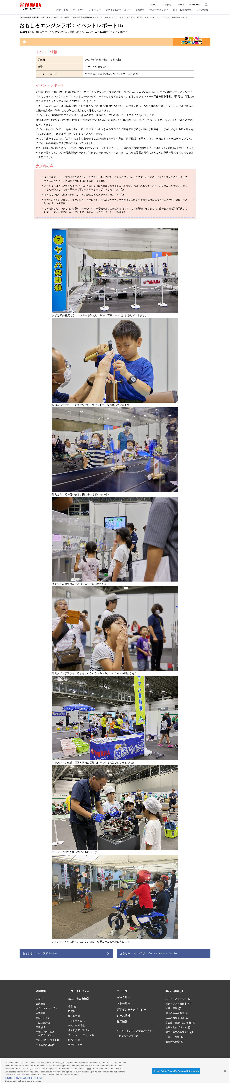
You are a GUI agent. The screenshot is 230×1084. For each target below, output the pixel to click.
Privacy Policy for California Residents (23, 1078)
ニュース (180, 4)
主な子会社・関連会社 (47, 1040)
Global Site (194, 4)
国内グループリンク (127, 1035)
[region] (115, 1071)
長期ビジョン (43, 1017)
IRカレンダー (75, 1044)
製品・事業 (62, 9)
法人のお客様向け (175, 1017)
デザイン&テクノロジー (118, 9)
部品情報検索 (173, 1041)
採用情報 (167, 4)
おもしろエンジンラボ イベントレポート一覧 (165, 17)
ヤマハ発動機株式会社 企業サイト (35, 17)
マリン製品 (171, 1008)
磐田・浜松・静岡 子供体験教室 (78, 17)
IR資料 (71, 1011)
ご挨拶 (39, 998)
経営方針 (73, 1006)
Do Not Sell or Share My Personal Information (176, 1071)
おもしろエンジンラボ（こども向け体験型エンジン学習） (119, 17)
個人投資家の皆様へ (78, 1030)
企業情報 (140, 9)
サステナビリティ (158, 9)
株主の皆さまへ (76, 1020)
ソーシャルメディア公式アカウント (135, 1031)
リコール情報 (173, 1036)
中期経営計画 (43, 1022)
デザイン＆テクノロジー (131, 1009)
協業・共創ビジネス (176, 1027)
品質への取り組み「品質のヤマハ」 (45, 1034)
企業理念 (40, 1003)
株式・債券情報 (76, 1025)
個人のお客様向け (175, 1013)
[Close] (225, 1070)
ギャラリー (78, 9)
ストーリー (95, 9)
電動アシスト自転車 (176, 1003)
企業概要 (40, 1013)
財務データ (74, 1039)
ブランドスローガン (46, 1008)
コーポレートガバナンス (81, 1035)
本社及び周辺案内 (45, 1044)
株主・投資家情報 (182, 9)
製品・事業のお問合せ (177, 1032)
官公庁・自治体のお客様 (178, 1022)
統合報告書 (74, 1016)
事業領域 (40, 1027)
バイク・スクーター (176, 998)
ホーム (154, 4)
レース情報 (202, 9)
